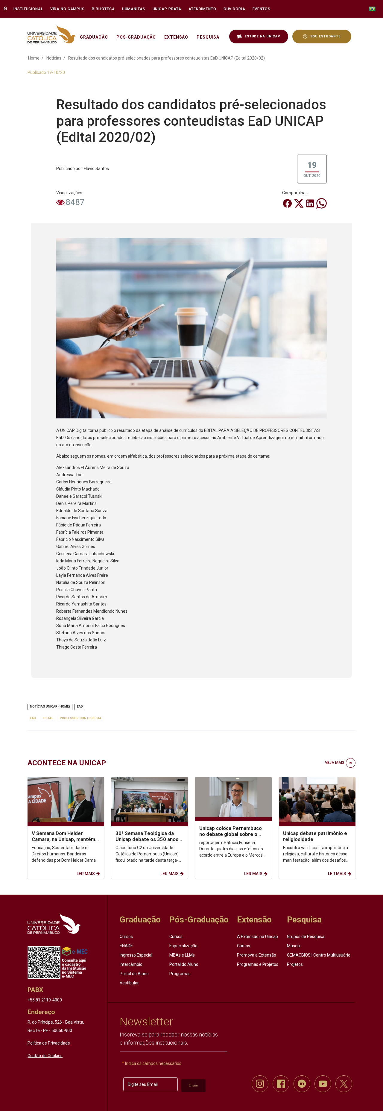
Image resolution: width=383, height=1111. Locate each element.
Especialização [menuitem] (183, 945)
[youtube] (322, 1083)
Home (33, 58)
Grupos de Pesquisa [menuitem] (305, 936)
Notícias (53, 58)
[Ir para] (54, 923)
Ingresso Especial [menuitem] (136, 955)
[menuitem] (28, 9)
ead (33, 718)
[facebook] (281, 1083)
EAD (80, 706)
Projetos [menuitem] (295, 964)
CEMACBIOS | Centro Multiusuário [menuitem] (318, 955)
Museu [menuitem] (293, 945)
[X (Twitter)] (299, 203)
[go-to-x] (52, 34)
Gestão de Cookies (45, 1055)
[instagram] (260, 1083)
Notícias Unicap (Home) (50, 706)
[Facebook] (288, 203)
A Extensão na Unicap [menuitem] (257, 936)
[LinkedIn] (310, 203)
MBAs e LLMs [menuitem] (182, 955)
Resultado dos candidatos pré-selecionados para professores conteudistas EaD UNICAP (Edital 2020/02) (166, 58)
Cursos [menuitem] (126, 936)
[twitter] (343, 1083)
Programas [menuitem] (180, 973)
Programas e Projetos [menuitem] (257, 964)
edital (48, 718)
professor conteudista (80, 718)
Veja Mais (334, 762)
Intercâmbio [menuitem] (131, 964)
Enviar (193, 1085)
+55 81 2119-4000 (45, 1000)
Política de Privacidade (49, 1043)
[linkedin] (302, 1083)
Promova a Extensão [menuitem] (256, 955)
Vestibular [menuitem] (129, 983)
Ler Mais (86, 873)
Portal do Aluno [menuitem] (134, 973)
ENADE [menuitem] (126, 945)
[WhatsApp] (321, 203)
